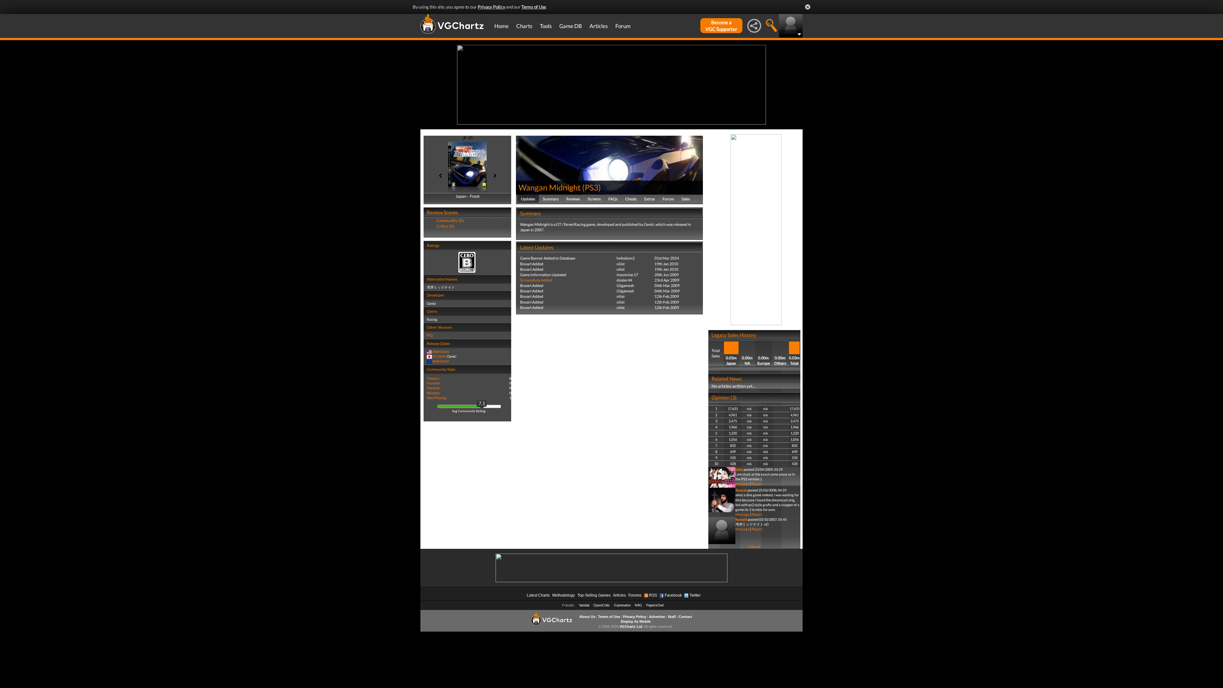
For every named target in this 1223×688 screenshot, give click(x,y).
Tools (546, 26)
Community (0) (450, 220)
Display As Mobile (636, 621)
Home (501, 26)
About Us (587, 617)
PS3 (591, 187)
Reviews (573, 199)
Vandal (584, 605)
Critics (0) (445, 226)
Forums (634, 595)
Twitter (695, 595)
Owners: (433, 378)
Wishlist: (433, 393)
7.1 (482, 403)
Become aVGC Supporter (721, 25)
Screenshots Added (536, 280)
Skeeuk (741, 490)
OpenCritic (601, 605)
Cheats (631, 199)
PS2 (430, 335)
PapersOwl (654, 605)
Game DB (570, 26)
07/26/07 (440, 356)
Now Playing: (437, 398)
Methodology (563, 595)
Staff (672, 617)
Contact (685, 617)
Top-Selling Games (594, 595)
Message (742, 484)
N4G (638, 605)
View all (754, 546)
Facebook (673, 595)
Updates (528, 199)
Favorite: (434, 383)
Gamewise (622, 605)
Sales (686, 199)
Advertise (657, 617)
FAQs (613, 199)
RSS (653, 595)
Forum (623, 26)
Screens (594, 199)
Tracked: (433, 388)
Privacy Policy (491, 7)
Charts (524, 26)
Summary (551, 199)
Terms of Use (533, 7)
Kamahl (741, 519)
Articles (599, 26)
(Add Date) (441, 351)
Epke (739, 469)
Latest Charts (538, 595)
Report (757, 484)
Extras (649, 199)
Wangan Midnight (550, 187)
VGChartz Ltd (630, 626)
